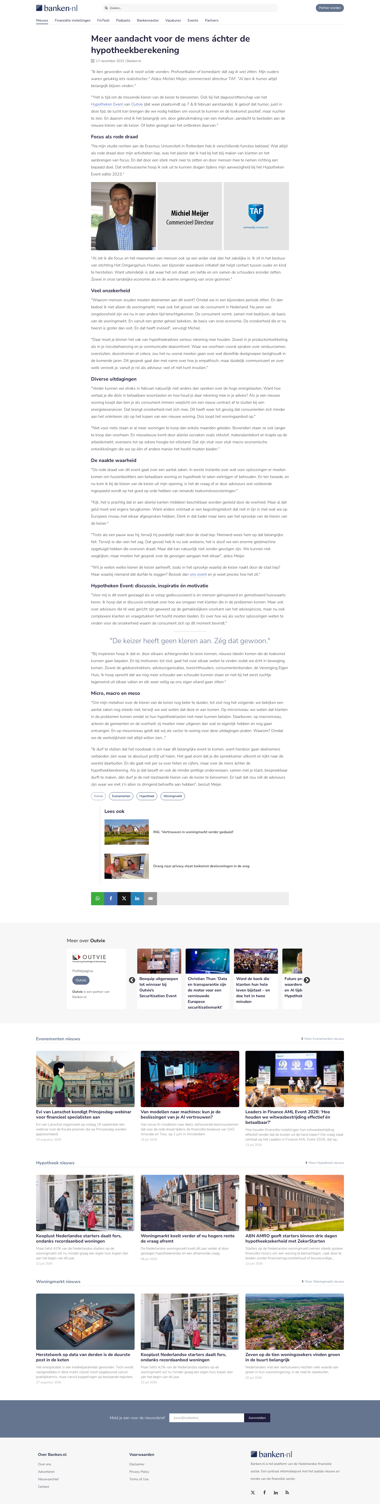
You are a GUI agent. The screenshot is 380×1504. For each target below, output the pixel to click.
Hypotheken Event (107, 104)
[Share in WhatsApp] (97, 898)
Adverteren (46, 1471)
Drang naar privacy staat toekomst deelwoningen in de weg (201, 866)
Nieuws (42, 20)
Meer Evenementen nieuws (324, 1039)
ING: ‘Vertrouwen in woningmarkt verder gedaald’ (193, 832)
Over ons (44, 1464)
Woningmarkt (172, 796)
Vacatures (173, 20)
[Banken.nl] (46, 5)
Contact (43, 1486)
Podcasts (123, 20)
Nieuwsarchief (48, 1479)
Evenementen (121, 796)
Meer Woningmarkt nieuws (324, 1281)
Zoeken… (115, 8)
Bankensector (148, 20)
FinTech (103, 20)
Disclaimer (136, 1464)
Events (193, 20)
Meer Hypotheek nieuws (326, 1163)
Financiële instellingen (73, 20)
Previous (130, 979)
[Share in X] (124, 898)
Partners (212, 20)
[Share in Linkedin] (137, 898)
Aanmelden (257, 1418)
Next (305, 979)
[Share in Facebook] (110, 898)
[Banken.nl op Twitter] (253, 1492)
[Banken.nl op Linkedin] (276, 1492)
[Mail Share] (150, 898)
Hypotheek (146, 796)
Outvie (137, 104)
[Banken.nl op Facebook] (264, 1492)
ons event (198, 574)
